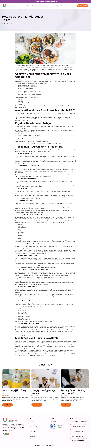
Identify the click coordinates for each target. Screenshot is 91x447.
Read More (6, 404)
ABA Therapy (35, 5)
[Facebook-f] (3, 434)
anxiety (57, 156)
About (28, 5)
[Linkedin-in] (8, 434)
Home (23, 5)
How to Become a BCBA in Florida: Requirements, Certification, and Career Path (16, 392)
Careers (42, 5)
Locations (50, 5)
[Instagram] (6, 434)
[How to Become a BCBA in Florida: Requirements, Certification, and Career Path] (16, 378)
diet (63, 222)
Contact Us (63, 5)
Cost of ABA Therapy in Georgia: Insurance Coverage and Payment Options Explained (73, 392)
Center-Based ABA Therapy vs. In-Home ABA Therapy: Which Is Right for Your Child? (45, 392)
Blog (58, 5)
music (42, 160)
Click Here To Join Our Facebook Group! (45, 1)
